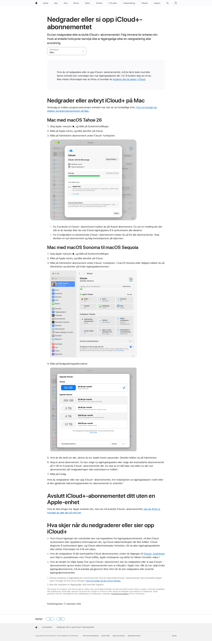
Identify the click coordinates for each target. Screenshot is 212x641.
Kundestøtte (47, 627)
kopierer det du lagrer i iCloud (129, 79)
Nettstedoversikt (134, 636)
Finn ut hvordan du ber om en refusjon (103, 581)
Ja (50, 619)
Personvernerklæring (90, 636)
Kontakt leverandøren (120, 594)
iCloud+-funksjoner (154, 553)
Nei (60, 619)
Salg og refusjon (119, 636)
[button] (167, 3)
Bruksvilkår (105, 636)
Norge (174, 636)
